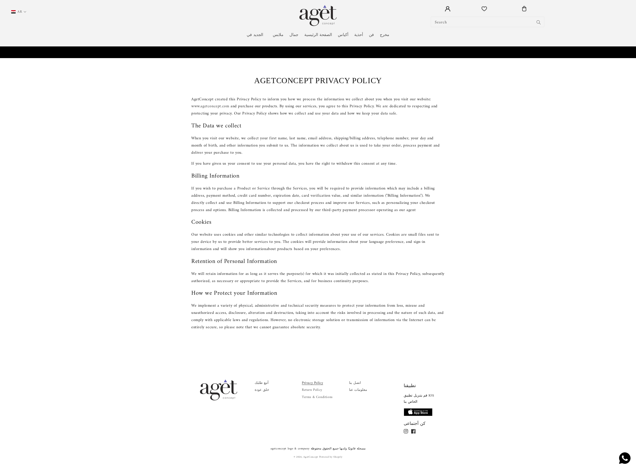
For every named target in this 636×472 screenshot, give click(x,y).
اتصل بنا (355, 383)
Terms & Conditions (317, 397)
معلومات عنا (358, 390)
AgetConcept (310, 457)
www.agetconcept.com (210, 106)
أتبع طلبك (262, 383)
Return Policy (312, 390)
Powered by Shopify (331, 457)
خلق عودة (262, 390)
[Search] (538, 22)
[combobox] (487, 22)
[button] (257, 35)
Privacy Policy (312, 383)
